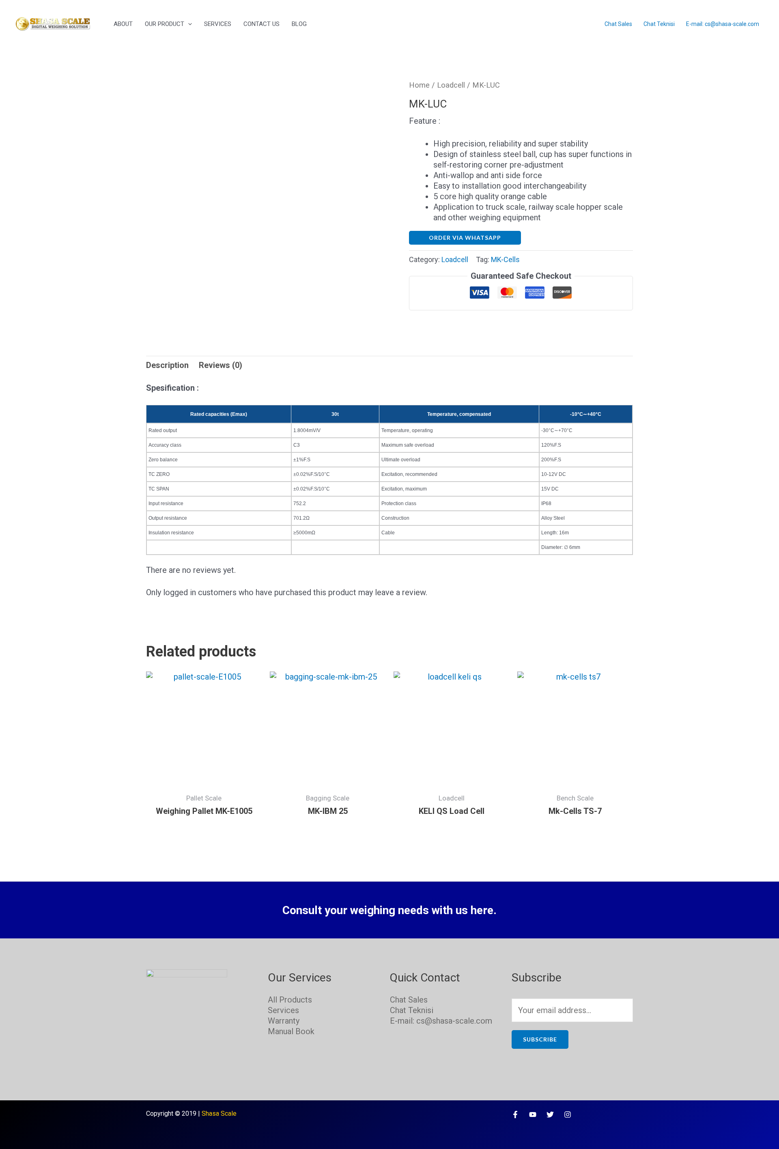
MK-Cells (505, 259)
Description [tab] (167, 365)
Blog (299, 24)
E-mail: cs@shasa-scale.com (722, 24)
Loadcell (451, 85)
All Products (290, 1000)
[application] (188, 24)
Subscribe (540, 1039)
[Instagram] (567, 1114)
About (123, 24)
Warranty (283, 1021)
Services (217, 24)
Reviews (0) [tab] (220, 365)
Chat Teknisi (659, 24)
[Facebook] (515, 1114)
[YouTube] (532, 1114)
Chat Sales (618, 24)
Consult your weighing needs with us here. (389, 910)
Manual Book (291, 1031)
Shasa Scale (219, 1113)
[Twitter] (550, 1114)
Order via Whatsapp (465, 237)
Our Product (164, 24)
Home (419, 85)
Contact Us (261, 24)
